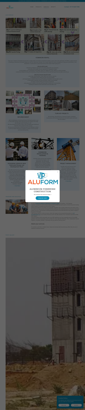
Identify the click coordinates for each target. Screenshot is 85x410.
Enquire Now (42, 198)
